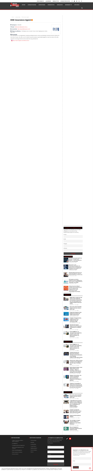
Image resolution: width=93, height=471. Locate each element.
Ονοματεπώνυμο (76, 455)
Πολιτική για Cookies (17, 452)
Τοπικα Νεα (33, 440)
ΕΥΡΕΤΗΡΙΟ (76, 4)
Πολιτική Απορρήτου (17, 450)
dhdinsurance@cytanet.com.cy (21, 27)
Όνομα (65, 234)
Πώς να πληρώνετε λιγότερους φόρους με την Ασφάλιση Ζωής (76, 428)
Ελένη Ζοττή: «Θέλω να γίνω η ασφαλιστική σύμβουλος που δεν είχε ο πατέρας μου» (76, 362)
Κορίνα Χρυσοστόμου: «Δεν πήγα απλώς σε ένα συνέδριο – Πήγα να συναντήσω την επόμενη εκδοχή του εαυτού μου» (76, 370)
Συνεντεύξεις (34, 450)
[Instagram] (81, 1)
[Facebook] (72, 1)
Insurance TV (68, 4)
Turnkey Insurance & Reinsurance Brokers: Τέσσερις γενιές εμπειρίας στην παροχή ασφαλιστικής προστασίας (76, 355)
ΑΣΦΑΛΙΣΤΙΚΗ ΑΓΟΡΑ (65, 1)
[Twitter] (77, 1)
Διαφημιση (48, 1)
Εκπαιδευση (60, 4)
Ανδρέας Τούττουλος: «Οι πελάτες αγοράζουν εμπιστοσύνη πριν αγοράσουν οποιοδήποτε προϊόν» (75, 378)
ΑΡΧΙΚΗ (23, 4)
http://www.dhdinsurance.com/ (24, 29)
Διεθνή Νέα (33, 444)
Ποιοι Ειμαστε (40, 1)
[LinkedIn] (79, 1)
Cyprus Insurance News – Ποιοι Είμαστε (18, 441)
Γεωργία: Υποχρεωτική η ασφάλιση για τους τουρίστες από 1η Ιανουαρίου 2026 (75, 319)
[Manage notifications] (90, 468)
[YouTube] (74, 1)
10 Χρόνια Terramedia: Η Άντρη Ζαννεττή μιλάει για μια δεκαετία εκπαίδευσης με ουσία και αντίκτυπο (76, 385)
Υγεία (32, 451)
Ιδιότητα (65, 248)
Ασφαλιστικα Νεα (32, 4)
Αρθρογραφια (42, 4)
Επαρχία (65, 243)
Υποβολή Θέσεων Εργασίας (18, 445)
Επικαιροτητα (51, 4)
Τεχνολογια (33, 446)
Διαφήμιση (14, 443)
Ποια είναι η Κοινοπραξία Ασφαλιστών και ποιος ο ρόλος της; (75, 308)
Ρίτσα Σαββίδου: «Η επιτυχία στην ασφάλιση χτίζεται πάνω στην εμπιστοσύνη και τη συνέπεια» (75, 334)
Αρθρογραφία (34, 448)
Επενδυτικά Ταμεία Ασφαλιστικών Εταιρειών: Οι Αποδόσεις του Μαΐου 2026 (76, 326)
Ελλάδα (32, 442)
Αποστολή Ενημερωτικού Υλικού (18, 448)
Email (65, 239)
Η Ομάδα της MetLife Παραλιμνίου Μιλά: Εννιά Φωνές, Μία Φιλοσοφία (75, 411)
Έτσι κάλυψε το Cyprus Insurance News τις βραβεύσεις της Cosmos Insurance (75, 422)
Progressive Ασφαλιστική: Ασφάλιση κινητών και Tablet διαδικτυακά (75, 313)
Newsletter (56, 1)
